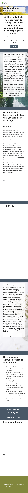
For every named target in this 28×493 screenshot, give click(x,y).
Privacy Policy (7, 486)
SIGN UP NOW (14, 46)
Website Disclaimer (19, 484)
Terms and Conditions (8, 484)
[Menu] (25, 2)
